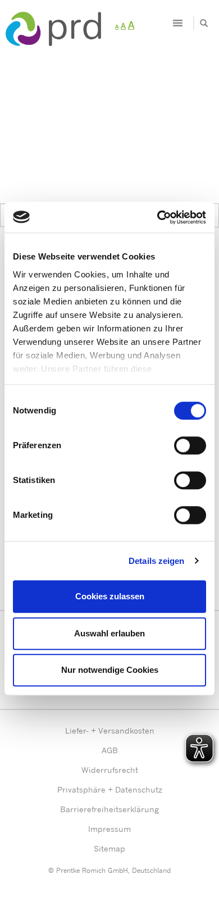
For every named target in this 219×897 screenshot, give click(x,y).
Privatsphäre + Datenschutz (109, 789)
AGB (110, 750)
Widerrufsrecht (109, 770)
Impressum (109, 829)
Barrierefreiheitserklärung (109, 809)
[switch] (190, 445)
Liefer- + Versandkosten (109, 730)
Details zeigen (156, 561)
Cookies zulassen (109, 596)
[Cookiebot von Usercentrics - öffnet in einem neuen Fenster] (157, 217)
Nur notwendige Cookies (109, 670)
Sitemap (109, 848)
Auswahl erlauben (109, 633)
